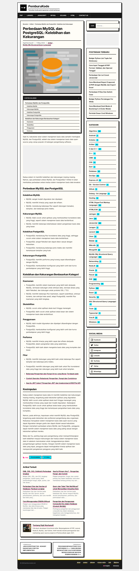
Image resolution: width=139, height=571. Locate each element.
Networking (95, 261)
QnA (109, 562)
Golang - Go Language (99, 193)
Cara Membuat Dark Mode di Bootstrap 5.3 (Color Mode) (100, 107)
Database (94, 171)
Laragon (93, 227)
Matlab (93, 241)
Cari (92, 25)
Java (92, 218)
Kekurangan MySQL (33, 109)
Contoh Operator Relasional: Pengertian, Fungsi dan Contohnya (51, 378)
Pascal (93, 275)
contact (85, 562)
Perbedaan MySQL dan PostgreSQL (37, 103)
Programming (35, 457)
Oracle (92, 270)
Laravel (93, 232)
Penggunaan (30, 128)
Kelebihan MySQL (32, 106)
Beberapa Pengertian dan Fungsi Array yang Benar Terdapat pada (52, 374)
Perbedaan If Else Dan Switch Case (100, 93)
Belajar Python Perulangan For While (101, 100)
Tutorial (47, 457)
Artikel (50, 43)
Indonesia (116, 566)
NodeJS (93, 266)
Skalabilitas (30, 125)
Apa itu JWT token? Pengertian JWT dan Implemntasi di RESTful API (53, 383)
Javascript (95, 223)
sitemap (92, 562)
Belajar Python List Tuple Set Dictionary (100, 59)
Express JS (94, 180)
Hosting (93, 198)
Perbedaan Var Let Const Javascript (99, 76)
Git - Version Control (98, 185)
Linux (92, 236)
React (92, 293)
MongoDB (94, 250)
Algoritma (94, 131)
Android (93, 135)
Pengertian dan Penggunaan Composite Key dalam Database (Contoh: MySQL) (65, 503)
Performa (29, 131)
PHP (92, 279)
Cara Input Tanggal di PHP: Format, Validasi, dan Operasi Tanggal (100, 68)
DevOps (93, 176)
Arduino (93, 140)
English (107, 566)
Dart (92, 167)
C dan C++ (95, 149)
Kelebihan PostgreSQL (33, 112)
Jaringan (94, 214)
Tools (92, 309)
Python (93, 288)
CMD (92, 158)
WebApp (116, 562)
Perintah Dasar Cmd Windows (101, 113)
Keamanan (30, 122)
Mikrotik (93, 245)
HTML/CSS (94, 210)
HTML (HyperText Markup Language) (99, 203)
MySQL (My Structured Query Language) (37, 45)
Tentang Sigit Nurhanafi (43, 525)
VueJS (93, 318)
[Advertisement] (52, 159)
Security (93, 297)
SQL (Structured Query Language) (102, 302)
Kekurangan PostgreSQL (34, 115)
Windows (94, 322)
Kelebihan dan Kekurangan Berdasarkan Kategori (42, 118)
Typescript (94, 313)
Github (92, 189)
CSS (92, 162)
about (78, 562)
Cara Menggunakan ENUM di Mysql (36, 501)
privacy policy (101, 562)
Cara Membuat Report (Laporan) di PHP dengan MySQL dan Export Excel (102, 84)
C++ (92, 153)
